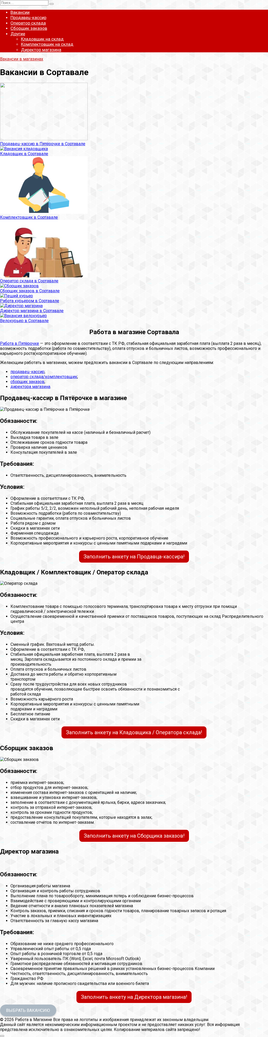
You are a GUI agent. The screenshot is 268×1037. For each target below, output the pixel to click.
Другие (17, 33)
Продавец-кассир (28, 17)
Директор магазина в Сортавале (32, 310)
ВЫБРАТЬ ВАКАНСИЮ (28, 1010)
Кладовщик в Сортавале (24, 153)
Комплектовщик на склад (47, 44)
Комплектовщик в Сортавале (29, 217)
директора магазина (30, 386)
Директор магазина (41, 49)
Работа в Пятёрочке (19, 343)
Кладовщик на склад (42, 39)
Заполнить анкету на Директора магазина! (134, 997)
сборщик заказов (27, 381)
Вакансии (20, 12)
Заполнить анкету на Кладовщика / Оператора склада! (134, 732)
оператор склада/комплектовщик (43, 376)
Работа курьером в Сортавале (29, 300)
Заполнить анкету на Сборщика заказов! (134, 836)
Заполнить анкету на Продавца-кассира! (134, 556)
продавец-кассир (27, 371)
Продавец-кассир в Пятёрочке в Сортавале (42, 143)
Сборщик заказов (28, 28)
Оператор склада (28, 23)
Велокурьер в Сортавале (24, 320)
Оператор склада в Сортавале (29, 280)
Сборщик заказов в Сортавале (30, 290)
